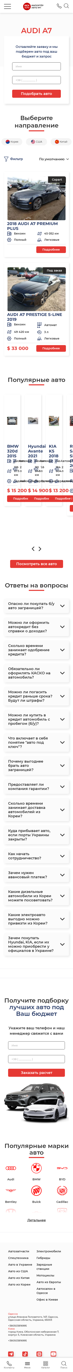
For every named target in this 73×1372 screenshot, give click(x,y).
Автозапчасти (18, 1251)
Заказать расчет (36, 1073)
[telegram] (11, 1354)
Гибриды (43, 1258)
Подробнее (51, 249)
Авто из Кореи (19, 1284)
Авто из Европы (48, 1282)
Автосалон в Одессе (45, 1291)
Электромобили (48, 1251)
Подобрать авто (36, 94)
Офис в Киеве (47, 1299)
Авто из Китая (19, 1278)
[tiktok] (25, 1354)
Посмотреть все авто (36, 564)
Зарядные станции (44, 1267)
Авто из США (18, 1271)
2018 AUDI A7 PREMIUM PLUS (32, 226)
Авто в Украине (20, 1264)
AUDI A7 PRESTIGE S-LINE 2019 (34, 317)
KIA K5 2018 (53, 451)
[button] (7, 6)
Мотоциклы (45, 1275)
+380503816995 (59, 6)
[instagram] (39, 1354)
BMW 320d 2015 (13, 451)
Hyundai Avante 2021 (37, 451)
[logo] (33, 6)
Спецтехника (18, 1258)
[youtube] (53, 1354)
